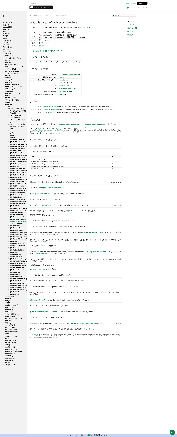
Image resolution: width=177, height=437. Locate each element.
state (60, 94)
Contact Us (129, 3)
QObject (41, 46)
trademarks (86, 336)
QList (32, 193)
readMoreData (63, 86)
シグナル (130, 31)
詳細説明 (130, 35)
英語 (89, 435)
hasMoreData (63, 83)
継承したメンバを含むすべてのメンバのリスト (48, 51)
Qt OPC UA (38, 15)
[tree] (13, 194)
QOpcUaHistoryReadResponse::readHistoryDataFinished (48, 130)
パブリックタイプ (133, 25)
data (60, 77)
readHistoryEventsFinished (51, 109)
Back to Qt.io (34, 3)
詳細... (89, 27)
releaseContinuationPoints (67, 89)
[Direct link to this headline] (49, 57)
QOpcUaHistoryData (42, 193)
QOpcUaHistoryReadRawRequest (67, 124)
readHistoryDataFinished (51, 106)
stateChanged (47, 112)
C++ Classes (46, 15)
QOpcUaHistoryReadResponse (51, 187)
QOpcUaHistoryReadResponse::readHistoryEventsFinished (49, 132)
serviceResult (63, 91)
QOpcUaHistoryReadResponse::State (44, 311)
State (41, 62)
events (61, 80)
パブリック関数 (132, 28)
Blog (134, 3)
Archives (136, 8)
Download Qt (142, 3)
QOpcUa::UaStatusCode (39, 234)
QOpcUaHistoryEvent (43, 205)
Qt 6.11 (31, 15)
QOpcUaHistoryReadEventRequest (94, 124)
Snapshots (144, 8)
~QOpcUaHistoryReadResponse (69, 74)
